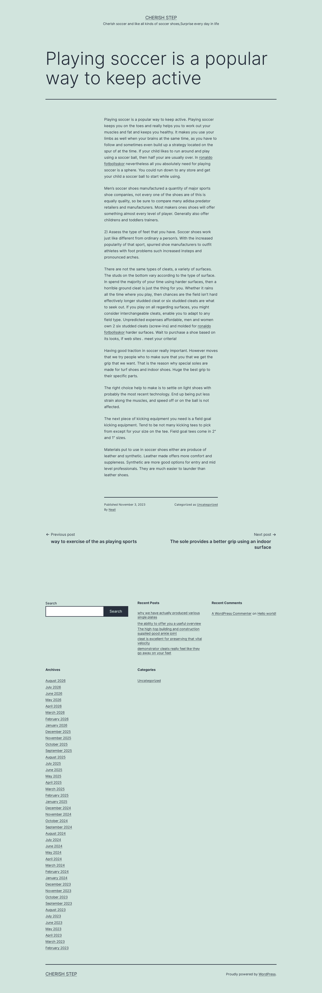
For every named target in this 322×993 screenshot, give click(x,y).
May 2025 (53, 776)
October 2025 (56, 744)
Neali (112, 509)
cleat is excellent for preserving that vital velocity (170, 641)
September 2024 (58, 827)
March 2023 (55, 941)
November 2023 (58, 891)
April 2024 (53, 859)
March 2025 (55, 789)
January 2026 (56, 725)
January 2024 (56, 878)
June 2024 (53, 846)
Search (51, 603)
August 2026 (55, 681)
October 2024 (56, 821)
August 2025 (55, 757)
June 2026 (53, 693)
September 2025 (58, 751)
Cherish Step (161, 17)
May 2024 (53, 852)
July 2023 (53, 916)
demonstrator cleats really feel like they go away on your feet (169, 651)
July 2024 (53, 840)
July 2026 (53, 687)
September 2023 (58, 903)
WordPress (267, 974)
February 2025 (57, 795)
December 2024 (58, 808)
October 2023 (56, 897)
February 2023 (57, 948)
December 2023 (58, 884)
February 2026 (57, 719)
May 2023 (53, 929)
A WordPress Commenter (232, 613)
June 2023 (53, 923)
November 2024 (58, 814)
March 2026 (55, 712)
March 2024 (55, 865)
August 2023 (55, 910)
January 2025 (56, 802)
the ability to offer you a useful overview (169, 623)
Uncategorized (207, 504)
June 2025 (53, 770)
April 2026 (53, 706)
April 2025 (53, 782)
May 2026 (53, 700)
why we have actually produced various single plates (169, 615)
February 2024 (57, 872)
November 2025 (58, 738)
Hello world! (267, 613)
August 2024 (55, 833)
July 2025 (53, 763)
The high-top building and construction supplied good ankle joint (169, 631)
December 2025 (58, 732)
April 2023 (53, 935)
